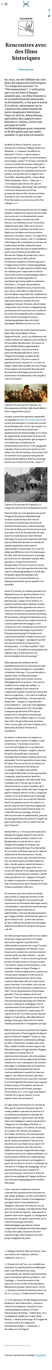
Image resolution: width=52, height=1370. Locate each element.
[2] (14, 284)
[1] (16, 203)
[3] (41, 462)
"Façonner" (41, 1355)
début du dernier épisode (31, 420)
